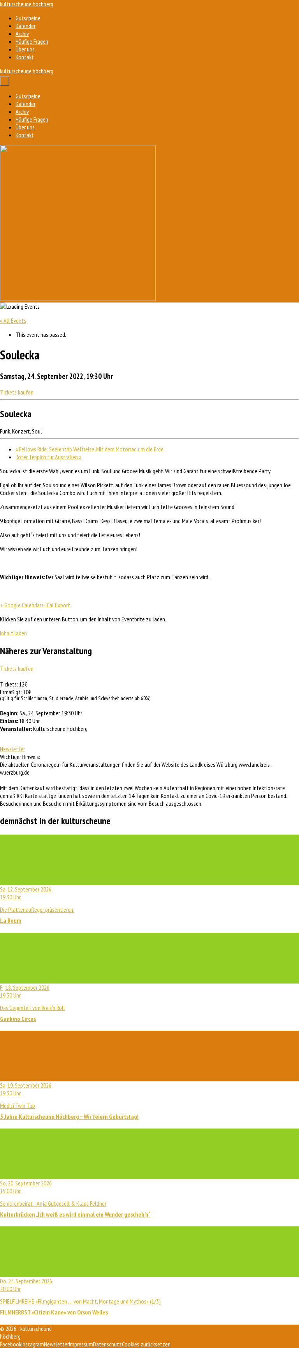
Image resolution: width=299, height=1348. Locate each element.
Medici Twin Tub (69, 1100)
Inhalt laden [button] (13, 633)
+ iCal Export (55, 605)
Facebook (10, 1344)
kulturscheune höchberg (26, 4)
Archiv (22, 33)
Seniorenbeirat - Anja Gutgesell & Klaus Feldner (75, 1198)
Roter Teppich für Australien (48, 457)
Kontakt (25, 57)
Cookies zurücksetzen (146, 1344)
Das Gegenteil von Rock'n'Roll (32, 1003)
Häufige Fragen (32, 41)
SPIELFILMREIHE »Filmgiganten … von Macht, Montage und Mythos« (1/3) (80, 1296)
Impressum (81, 1344)
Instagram (32, 1344)
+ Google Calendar (20, 605)
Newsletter (12, 749)
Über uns (25, 49)
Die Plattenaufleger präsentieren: (37, 904)
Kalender (25, 26)
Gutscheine (28, 18)
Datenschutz (107, 1344)
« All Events (13, 320)
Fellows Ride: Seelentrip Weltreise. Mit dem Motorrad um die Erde (90, 449)
